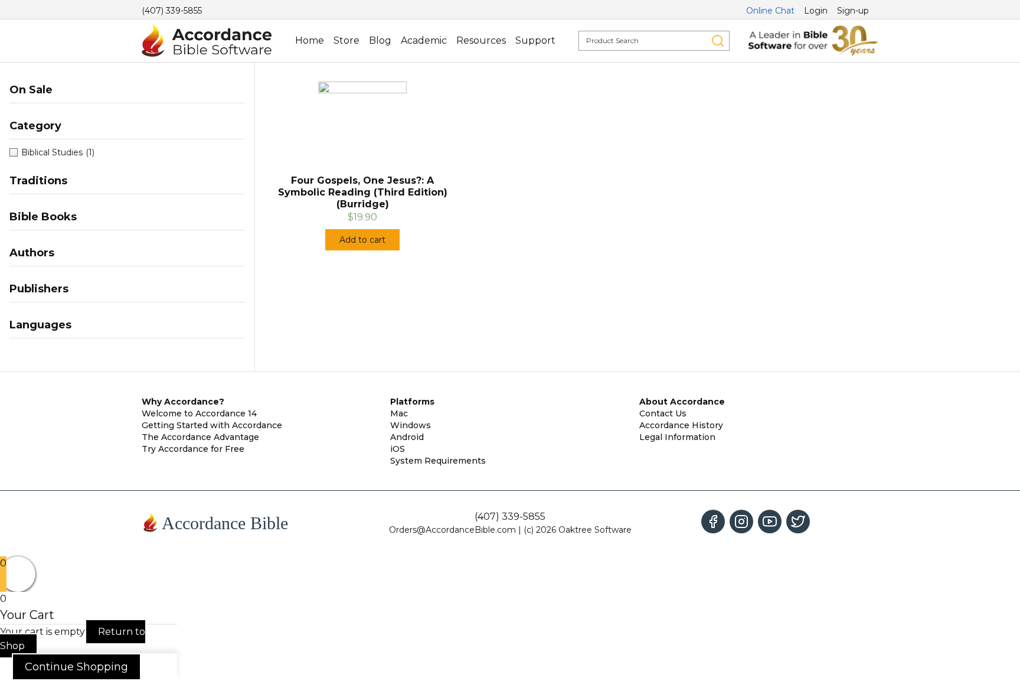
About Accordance (682, 401)
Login (816, 10)
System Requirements (438, 460)
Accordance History (681, 425)
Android (407, 437)
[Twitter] (798, 521)
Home (309, 40)
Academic (424, 40)
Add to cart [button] (362, 239)
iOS (397, 449)
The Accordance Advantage (200, 437)
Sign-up (853, 10)
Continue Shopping (76, 666)
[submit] (718, 41)
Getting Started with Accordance (212, 425)
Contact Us (662, 413)
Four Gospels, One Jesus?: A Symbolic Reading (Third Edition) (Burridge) (362, 192)
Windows (410, 425)
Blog (380, 40)
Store (346, 40)
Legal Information (677, 437)
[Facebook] (713, 521)
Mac (399, 413)
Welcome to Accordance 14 (199, 413)
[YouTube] (770, 521)
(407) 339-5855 (172, 10)
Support (535, 40)
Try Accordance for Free (193, 449)
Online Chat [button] (770, 10)
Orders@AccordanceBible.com (452, 529)
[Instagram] (741, 521)
